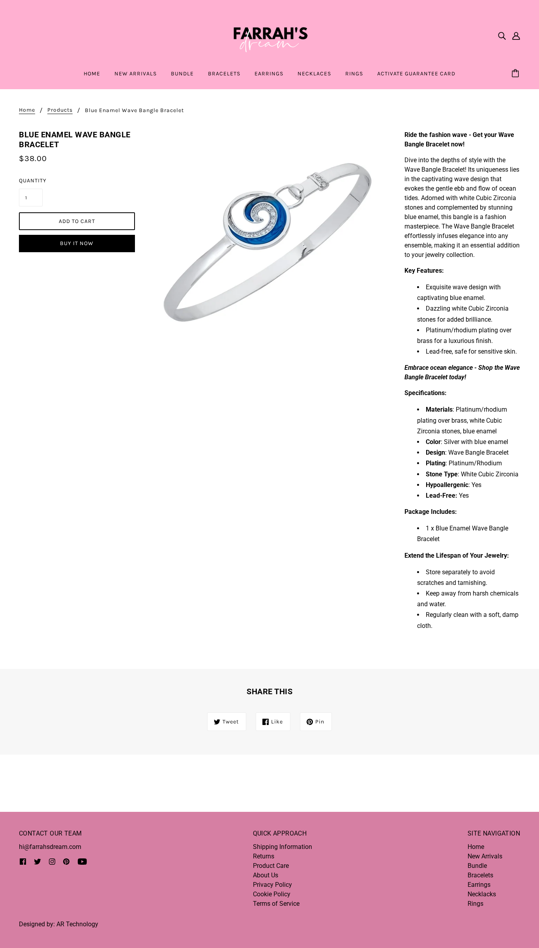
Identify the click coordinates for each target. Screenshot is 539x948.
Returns (263, 856)
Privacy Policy (272, 884)
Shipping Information (282, 847)
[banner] (269, 35)
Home (27, 110)
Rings (475, 903)
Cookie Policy (271, 894)
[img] (502, 35)
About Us (265, 875)
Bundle (477, 865)
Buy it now (77, 243)
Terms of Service (276, 903)
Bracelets (480, 875)
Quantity (31, 180)
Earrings (479, 884)
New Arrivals (485, 856)
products (60, 110)
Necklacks (482, 894)
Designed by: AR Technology (58, 924)
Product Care (271, 865)
